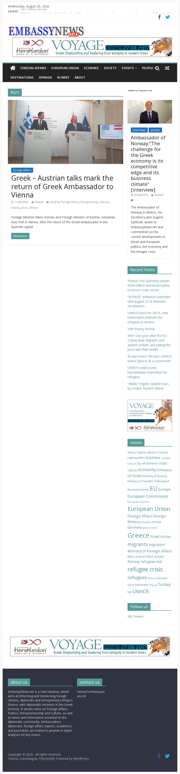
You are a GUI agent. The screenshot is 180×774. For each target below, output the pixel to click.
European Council (138, 501)
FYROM (156, 522)
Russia (152, 578)
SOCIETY (110, 68)
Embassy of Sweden (141, 481)
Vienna (33, 208)
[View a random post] (167, 68)
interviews (139, 130)
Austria (54, 202)
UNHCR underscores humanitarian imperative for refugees (147, 372)
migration (157, 544)
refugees (137, 577)
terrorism (141, 585)
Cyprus (132, 470)
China (131, 463)
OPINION (45, 77)
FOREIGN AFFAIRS (33, 68)
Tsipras (153, 585)
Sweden (162, 578)
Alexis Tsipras (137, 452)
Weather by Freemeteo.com (140, 90)
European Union (149, 509)
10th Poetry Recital (33, 11)
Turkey (164, 584)
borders (139, 458)
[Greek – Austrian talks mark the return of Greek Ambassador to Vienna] (65, 102)
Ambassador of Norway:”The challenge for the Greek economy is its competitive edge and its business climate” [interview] (148, 163)
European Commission (148, 496)
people (155, 130)
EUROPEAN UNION (65, 68)
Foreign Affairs (70, 202)
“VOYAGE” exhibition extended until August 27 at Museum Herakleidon (149, 301)
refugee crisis (145, 569)
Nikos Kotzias (137, 557)
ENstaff (39, 202)
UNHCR (140, 591)
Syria (131, 585)
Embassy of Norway (154, 476)
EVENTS (128, 68)
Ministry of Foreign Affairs (150, 550)
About (80, 77)
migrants (138, 544)
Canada (166, 458)
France (146, 522)
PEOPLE (147, 68)
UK (129, 592)
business (153, 457)
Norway (134, 561)
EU (153, 488)
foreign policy (89, 202)
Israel (155, 536)
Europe (164, 489)
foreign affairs (22, 170)
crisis (162, 463)
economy (147, 469)
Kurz (24, 208)
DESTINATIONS (22, 77)
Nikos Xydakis (155, 556)
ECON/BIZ (91, 68)
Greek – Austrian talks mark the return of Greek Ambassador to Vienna (62, 186)
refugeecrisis (151, 561)
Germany (135, 527)
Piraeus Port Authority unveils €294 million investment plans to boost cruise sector (149, 285)
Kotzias (15, 208)
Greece (104, 202)
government (150, 527)
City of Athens (146, 463)
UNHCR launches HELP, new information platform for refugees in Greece (148, 317)
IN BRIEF (63, 77)
